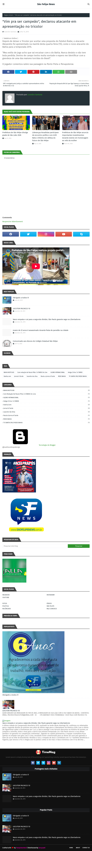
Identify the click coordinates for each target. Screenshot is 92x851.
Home (71, 847)
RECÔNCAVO (6, 609)
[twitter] (28, 234)
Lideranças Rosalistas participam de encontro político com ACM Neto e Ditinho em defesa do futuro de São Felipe (45, 136)
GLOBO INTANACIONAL (58, 372)
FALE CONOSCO (52, 609)
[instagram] (46, 234)
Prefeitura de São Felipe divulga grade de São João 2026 (15, 133)
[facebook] (10, 234)
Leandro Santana (10, 32)
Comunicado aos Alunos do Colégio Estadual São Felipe (35, 341)
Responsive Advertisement (12, 222)
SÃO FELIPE (50, 606)
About (78, 847)
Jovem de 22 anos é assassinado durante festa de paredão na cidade (40, 330)
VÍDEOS (49, 603)
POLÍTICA (5, 606)
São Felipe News (46, 4)
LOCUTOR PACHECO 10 (21, 308)
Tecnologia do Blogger (47, 445)
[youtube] (63, 234)
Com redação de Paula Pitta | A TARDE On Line (32, 372)
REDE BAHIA (62, 376)
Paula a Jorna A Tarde (48, 376)
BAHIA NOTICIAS (9, 372)
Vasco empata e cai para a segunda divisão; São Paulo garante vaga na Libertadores (46, 319)
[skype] (81, 234)
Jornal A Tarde (18, 376)
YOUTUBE (5, 597)
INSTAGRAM (51, 595)
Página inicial (8, 15)
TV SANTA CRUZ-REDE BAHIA (78, 376)
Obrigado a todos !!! (21, 298)
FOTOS (4, 603)
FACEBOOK (6, 595)
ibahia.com (7, 376)
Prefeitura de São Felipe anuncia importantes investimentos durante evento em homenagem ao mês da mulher (75, 136)
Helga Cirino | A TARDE (75, 372)
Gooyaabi (42, 848)
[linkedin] (59, 763)
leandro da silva (32, 376)
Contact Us (86, 847)
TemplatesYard (21, 848)
